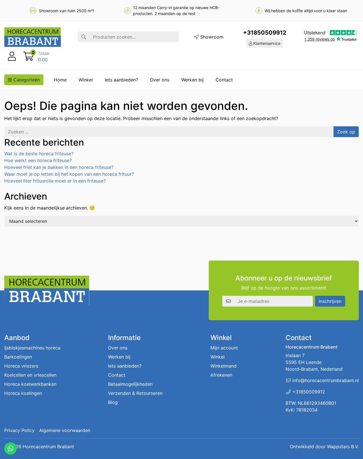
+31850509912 (264, 32)
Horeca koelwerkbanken (30, 384)
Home (60, 80)
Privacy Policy (19, 430)
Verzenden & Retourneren (135, 393)
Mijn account (224, 348)
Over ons (159, 80)
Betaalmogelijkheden (130, 384)
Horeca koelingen (23, 393)
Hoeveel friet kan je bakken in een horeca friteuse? (58, 167)
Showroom (211, 37)
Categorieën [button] (26, 80)
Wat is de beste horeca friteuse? (38, 153)
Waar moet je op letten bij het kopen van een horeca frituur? (69, 174)
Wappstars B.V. (343, 446)
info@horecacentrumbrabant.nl (325, 380)
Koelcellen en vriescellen (30, 375)
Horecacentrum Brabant (48, 446)
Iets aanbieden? (121, 80)
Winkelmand (223, 366)
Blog (113, 402)
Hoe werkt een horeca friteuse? (38, 160)
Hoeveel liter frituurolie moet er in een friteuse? (55, 181)
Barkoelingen (18, 357)
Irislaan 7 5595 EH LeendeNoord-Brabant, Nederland (314, 362)
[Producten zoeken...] (84, 37)
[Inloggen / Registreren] (12, 56)
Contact (224, 80)
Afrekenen (221, 375)
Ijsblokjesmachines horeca (32, 348)
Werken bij (192, 80)
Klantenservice (266, 43)
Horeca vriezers (21, 366)
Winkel (86, 80)
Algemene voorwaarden (64, 430)
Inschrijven (330, 301)
